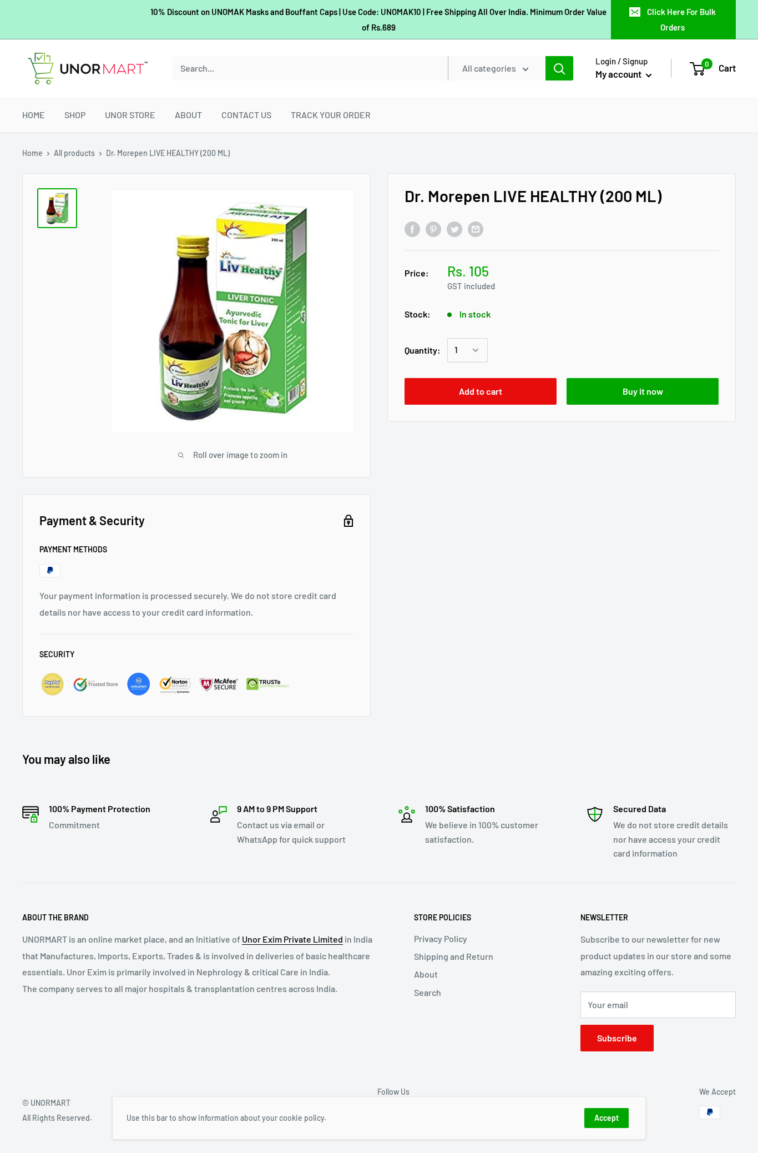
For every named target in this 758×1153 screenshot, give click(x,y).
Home (32, 153)
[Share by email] (475, 228)
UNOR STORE (130, 114)
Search (427, 992)
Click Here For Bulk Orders (681, 19)
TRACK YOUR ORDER (331, 114)
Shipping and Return (453, 956)
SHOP (74, 114)
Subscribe (617, 1038)
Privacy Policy (440, 938)
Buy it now (643, 391)
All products (74, 153)
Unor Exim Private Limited (292, 939)
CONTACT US (246, 114)
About (426, 974)
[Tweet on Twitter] (454, 228)
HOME (33, 114)
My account (619, 73)
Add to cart (480, 391)
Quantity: (423, 350)
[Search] (559, 68)
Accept (606, 1117)
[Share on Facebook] (412, 228)
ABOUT (188, 114)
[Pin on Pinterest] (433, 228)
